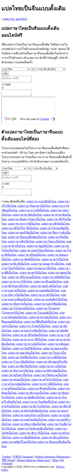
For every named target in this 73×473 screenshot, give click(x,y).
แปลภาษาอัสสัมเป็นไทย (30, 397)
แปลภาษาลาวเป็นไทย (52, 366)
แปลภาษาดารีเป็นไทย (54, 259)
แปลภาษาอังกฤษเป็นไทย (33, 392)
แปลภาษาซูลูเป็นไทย (39, 245)
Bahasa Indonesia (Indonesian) (52, 456)
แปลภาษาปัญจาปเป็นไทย (17, 303)
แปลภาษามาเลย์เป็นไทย (31, 343)
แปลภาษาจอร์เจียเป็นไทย (23, 232)
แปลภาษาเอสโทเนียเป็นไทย (29, 419)
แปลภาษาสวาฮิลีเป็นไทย (47, 384)
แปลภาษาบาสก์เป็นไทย (44, 294)
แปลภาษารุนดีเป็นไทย (52, 357)
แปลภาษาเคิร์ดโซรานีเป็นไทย (19, 228)
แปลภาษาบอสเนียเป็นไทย (43, 290)
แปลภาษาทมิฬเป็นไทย (56, 277)
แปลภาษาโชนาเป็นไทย (50, 241)
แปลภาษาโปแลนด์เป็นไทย (41, 312)
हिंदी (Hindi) (8, 460)
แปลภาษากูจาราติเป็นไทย (24, 223)
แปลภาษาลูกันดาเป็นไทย (16, 375)
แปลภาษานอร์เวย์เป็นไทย (45, 286)
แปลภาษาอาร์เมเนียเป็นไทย (40, 401)
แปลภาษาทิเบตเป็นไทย (47, 281)
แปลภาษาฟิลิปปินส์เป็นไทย (40, 321)
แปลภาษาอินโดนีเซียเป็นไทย (30, 410)
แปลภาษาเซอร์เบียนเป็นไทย (36, 250)
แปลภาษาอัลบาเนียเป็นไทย (29, 424)
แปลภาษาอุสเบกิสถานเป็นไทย (30, 415)
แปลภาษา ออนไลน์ (14, 18)
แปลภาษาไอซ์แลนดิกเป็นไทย (35, 428)
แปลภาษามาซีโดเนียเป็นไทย (30, 335)
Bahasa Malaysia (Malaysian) (33, 460)
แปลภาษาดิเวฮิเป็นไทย (15, 263)
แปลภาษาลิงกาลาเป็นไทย (17, 370)
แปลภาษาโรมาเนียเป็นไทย (18, 361)
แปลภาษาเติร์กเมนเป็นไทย (24, 277)
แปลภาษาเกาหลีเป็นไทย (34, 210)
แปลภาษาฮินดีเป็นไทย (26, 437)
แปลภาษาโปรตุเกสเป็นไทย (18, 308)
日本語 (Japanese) (23, 456)
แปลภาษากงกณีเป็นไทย (41, 201)
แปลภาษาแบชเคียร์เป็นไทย (50, 299)
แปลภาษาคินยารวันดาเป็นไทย (26, 219)
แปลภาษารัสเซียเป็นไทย (23, 357)
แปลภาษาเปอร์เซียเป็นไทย (50, 303)
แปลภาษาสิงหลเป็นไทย (41, 388)
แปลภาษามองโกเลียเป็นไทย (29, 330)
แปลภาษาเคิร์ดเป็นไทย (55, 223)
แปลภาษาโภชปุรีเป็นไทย (34, 326)
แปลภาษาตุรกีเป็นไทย (32, 272)
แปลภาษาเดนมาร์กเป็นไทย (47, 263)
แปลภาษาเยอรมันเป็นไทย (24, 352)
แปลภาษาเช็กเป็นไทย (21, 241)
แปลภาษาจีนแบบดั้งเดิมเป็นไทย (27, 237)
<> (33, 69)
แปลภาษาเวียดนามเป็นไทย (50, 375)
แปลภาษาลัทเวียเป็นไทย (23, 366)
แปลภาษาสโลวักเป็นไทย (46, 379)
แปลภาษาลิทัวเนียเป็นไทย (50, 370)
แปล (5, 73)
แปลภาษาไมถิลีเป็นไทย (26, 348)
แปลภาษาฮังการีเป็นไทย (34, 433)
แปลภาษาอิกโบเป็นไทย (35, 406)
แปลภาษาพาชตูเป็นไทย (43, 317)
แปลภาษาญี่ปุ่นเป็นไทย (32, 254)
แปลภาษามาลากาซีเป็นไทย (29, 339)
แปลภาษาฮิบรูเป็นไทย (54, 437)
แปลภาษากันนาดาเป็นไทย (34, 205)
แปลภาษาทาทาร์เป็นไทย (16, 281)
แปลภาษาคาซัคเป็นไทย (27, 214)
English (6, 456)
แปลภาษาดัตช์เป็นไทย (26, 259)
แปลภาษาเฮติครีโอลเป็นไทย (18, 441)
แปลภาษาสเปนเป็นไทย (15, 379)
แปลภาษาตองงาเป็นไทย (41, 268)
